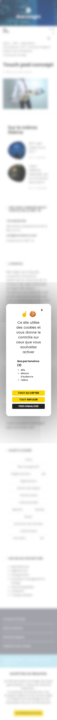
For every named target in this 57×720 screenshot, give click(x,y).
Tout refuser (28, 399)
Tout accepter (28, 393)
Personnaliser (28, 406)
